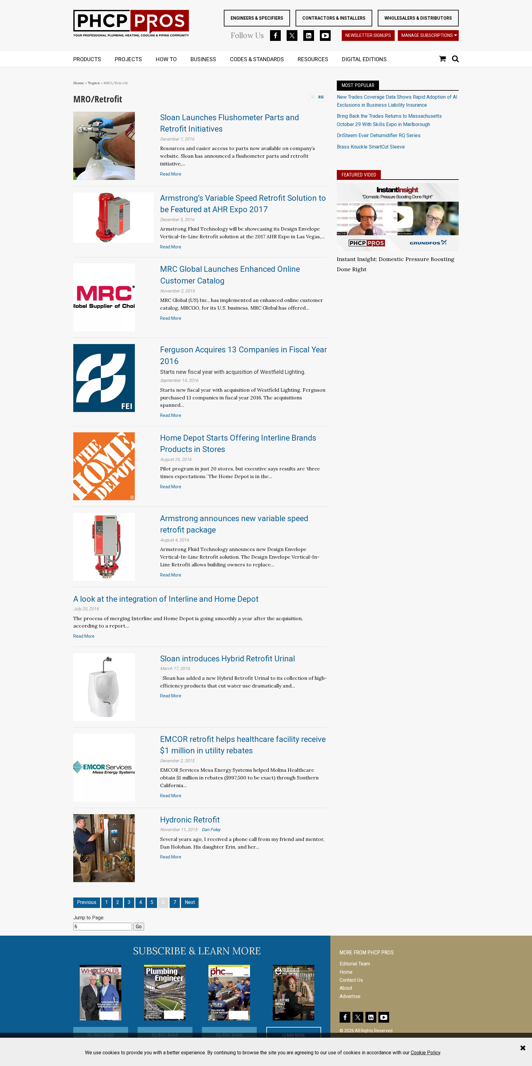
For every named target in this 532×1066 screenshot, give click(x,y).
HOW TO (166, 59)
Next (190, 902)
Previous (86, 902)
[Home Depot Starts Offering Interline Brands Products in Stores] (104, 466)
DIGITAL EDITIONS (364, 59)
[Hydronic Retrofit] (104, 847)
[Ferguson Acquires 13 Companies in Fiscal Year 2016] (104, 378)
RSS (321, 97)
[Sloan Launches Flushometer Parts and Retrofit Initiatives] (104, 145)
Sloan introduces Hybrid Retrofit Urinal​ (227, 658)
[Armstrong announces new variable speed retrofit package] (104, 546)
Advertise (350, 996)
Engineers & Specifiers (257, 18)
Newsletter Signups (368, 35)
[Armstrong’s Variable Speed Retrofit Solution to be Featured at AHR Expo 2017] (113, 217)
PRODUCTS (87, 59)
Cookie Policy (425, 1053)
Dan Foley (211, 829)
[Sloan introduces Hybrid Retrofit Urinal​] (104, 686)
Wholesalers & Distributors (418, 18)
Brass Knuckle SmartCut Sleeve (371, 147)
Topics (94, 83)
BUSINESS (203, 59)
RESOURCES (313, 59)
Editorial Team (355, 964)
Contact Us (351, 980)
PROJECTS (128, 59)
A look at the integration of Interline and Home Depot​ (166, 599)
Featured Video (358, 175)
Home (78, 83)
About (346, 988)
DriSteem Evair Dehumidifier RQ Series (379, 135)
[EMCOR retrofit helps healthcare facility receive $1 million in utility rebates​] (104, 767)
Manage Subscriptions (427, 35)
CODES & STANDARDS (257, 59)
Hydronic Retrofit (190, 819)
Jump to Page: (88, 918)
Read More (170, 174)
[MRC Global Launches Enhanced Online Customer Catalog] (104, 297)
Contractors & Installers (333, 18)
